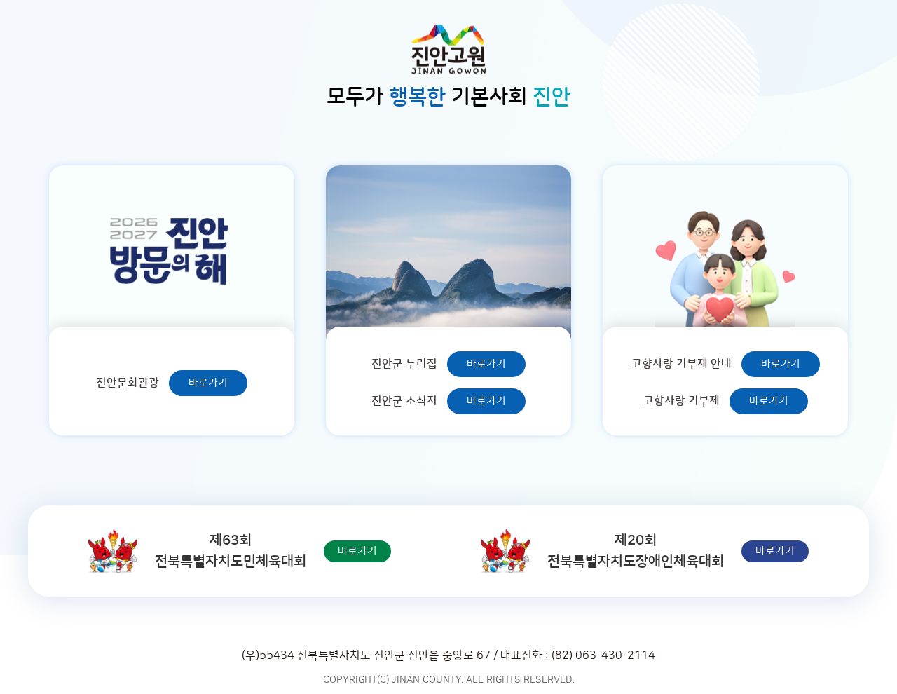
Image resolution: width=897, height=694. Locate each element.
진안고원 (448, 49)
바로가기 (208, 383)
